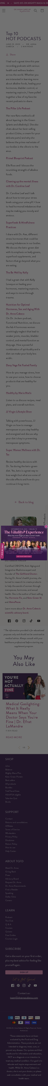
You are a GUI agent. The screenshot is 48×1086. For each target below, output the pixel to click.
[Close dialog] (46, 526)
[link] (24, 543)
